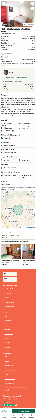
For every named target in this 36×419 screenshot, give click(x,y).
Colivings (7, 297)
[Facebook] (4, 398)
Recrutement (8, 320)
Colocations (8, 293)
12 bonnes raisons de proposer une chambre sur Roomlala (16, 388)
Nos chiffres (7, 342)
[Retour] (4, 6)
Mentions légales (9, 334)
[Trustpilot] (10, 407)
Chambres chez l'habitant (11, 289)
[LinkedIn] (15, 398)
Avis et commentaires (10, 383)
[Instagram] (8, 398)
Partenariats (7, 329)
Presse (6, 325)
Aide (6, 356)
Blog (6, 316)
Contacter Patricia (24, 411)
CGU (6, 338)
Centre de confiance (10, 379)
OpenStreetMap (30, 227)
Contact (7, 361)
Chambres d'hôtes (9, 302)
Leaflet (22, 227)
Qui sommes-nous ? (9, 365)
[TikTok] (12, 398)
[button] (3, 193)
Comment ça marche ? (10, 370)
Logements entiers (9, 306)
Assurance (7, 374)
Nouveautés (7, 347)
